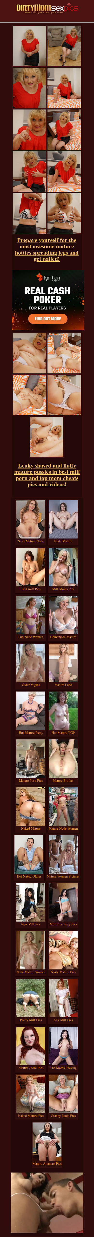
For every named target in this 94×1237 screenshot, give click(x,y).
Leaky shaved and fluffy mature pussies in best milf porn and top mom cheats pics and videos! (47, 474)
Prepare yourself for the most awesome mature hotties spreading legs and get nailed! (47, 249)
